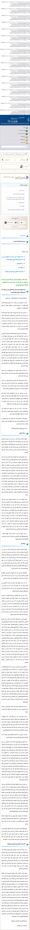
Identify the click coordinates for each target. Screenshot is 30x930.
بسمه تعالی (21, 190)
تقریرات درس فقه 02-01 (7, 154)
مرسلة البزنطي (21, 202)
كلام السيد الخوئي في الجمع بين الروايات (16, 209)
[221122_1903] (20, 166)
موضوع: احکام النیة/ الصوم (18, 194)
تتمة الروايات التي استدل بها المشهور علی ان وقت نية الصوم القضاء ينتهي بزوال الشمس (15, 198)
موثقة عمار (22, 206)
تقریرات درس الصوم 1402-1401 (19, 154)
